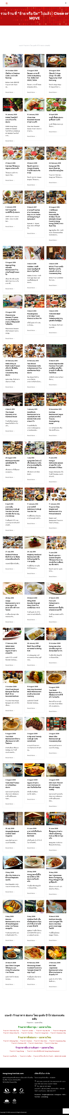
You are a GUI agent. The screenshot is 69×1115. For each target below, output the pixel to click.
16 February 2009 (33, 963)
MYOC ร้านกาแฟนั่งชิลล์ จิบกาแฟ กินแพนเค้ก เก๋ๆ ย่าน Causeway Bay (56, 269)
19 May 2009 (53, 872)
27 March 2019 (10, 163)
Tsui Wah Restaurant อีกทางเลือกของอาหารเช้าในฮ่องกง (12, 739)
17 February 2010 (11, 643)
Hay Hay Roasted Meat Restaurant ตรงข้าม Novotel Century (34, 692)
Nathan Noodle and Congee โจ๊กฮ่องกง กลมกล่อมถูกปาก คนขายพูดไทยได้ (56, 923)
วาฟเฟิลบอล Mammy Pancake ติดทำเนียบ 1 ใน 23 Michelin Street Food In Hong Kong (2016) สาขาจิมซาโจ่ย (56, 218)
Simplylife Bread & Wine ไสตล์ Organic (12, 833)
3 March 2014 (31, 311)
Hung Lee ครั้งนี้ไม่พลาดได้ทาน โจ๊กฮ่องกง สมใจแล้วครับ (34, 877)
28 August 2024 (54, 71)
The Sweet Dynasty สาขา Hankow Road (11, 414)
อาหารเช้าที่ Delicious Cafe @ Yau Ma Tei (34, 509)
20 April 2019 (53, 114)
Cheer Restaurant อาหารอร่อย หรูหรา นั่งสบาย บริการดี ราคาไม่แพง (12, 605)
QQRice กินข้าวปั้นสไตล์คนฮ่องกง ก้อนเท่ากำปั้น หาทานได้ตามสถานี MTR (34, 922)
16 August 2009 (32, 687)
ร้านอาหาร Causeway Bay (57, 1041)
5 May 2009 (31, 916)
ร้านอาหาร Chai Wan (51, 1043)
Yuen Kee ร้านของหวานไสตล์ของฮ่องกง (12, 785)
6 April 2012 (9, 504)
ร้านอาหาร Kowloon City (58, 1033)
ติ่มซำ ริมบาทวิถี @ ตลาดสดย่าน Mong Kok (34, 648)
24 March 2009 (10, 963)
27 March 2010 (54, 598)
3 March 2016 (31, 264)
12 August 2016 (10, 262)
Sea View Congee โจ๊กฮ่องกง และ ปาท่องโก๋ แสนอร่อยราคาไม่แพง (12, 968)
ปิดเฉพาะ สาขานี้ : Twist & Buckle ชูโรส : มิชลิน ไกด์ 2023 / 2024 (33, 76)
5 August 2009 (54, 687)
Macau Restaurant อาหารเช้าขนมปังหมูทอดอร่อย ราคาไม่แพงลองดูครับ (12, 923)
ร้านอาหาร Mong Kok (59, 1030)
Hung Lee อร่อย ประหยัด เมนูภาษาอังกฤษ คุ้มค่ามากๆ (55, 648)
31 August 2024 (32, 71)
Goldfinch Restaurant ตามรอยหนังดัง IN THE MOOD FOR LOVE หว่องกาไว (34, 416)
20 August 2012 (10, 458)
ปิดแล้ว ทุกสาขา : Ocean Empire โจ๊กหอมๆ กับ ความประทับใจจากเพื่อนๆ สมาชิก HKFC (56, 560)
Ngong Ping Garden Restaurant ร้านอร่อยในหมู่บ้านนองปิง (12, 269)
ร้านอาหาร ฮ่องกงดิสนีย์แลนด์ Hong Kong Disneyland (43, 1051)
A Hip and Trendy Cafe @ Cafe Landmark (34, 738)
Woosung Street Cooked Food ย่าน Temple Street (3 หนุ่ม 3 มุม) (34, 968)
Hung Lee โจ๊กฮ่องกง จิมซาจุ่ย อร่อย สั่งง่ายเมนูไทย (56, 168)
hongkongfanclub (47, 1094)
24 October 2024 (11, 71)
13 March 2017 (32, 207)
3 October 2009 (11, 687)
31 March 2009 (54, 916)
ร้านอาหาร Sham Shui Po (11, 1033)
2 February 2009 (54, 963)
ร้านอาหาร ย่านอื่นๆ (26, 1056)
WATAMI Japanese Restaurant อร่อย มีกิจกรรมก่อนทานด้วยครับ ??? (56, 970)
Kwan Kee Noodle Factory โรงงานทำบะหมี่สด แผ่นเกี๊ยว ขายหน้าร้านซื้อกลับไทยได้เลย (56, 368)
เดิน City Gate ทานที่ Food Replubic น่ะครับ (12, 877)
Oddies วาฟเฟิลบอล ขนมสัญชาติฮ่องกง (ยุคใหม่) (33, 268)
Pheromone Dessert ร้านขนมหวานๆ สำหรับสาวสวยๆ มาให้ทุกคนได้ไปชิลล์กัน (12, 319)
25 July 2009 (9, 828)
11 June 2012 (53, 458)
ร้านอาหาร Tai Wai (27, 1033)
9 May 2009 (9, 916)
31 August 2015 (10, 312)
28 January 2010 (33, 643)
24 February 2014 (11, 361)
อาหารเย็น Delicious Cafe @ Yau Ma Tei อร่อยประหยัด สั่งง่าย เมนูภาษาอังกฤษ (12, 511)
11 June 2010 (53, 553)
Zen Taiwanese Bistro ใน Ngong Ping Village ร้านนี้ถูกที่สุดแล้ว (56, 878)
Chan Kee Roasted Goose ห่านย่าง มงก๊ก (33, 119)
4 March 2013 (10, 409)
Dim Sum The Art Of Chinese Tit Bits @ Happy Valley (56, 786)
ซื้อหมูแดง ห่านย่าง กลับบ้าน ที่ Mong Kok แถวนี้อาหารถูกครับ (56, 834)
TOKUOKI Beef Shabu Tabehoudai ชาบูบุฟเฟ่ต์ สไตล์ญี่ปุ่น (56, 317)
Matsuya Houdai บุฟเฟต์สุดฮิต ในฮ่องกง (12, 463)
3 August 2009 (32, 734)
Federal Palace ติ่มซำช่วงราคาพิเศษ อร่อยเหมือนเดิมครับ (12, 556)
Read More (9, 92)
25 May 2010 (9, 598)
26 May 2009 (31, 872)
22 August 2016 (54, 207)
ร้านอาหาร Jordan (27, 1030)
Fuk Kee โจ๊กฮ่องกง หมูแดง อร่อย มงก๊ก (12, 167)
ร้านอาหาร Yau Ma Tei (43, 1030)
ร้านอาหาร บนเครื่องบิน (10, 1056)
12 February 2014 (33, 361)
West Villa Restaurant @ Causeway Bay (55, 738)
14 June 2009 (31, 828)
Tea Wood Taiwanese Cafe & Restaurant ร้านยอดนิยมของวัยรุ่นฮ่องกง (34, 368)
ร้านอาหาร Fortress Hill (19, 1043)
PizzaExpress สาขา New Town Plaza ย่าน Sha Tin (34, 316)
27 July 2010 (9, 552)
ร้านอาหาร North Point (35, 1043)
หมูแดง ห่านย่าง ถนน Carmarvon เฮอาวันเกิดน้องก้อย (34, 785)
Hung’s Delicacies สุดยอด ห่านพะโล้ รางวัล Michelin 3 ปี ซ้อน (56, 464)
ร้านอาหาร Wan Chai (40, 1041)
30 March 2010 (32, 598)
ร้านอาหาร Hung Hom (41, 1033)
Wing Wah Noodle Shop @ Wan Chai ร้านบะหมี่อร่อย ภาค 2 (33, 604)
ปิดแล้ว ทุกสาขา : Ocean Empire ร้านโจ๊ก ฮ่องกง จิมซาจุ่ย (33, 169)
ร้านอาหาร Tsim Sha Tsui (11, 1030)
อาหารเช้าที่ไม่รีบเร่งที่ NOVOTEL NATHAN (34, 833)
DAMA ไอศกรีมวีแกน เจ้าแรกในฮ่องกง (11, 119)
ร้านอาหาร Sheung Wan (10, 1041)
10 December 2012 (55, 409)
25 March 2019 (32, 163)
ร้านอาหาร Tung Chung (17, 1051)
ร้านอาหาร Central (26, 1041)
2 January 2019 (10, 207)
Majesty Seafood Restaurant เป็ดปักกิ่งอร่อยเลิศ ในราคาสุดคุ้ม (34, 558)
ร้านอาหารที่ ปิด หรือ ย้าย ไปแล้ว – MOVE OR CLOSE (50, 1056)
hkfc (63, 1094)
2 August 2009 (54, 734)
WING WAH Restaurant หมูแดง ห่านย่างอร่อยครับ (11, 649)
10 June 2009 (53, 828)
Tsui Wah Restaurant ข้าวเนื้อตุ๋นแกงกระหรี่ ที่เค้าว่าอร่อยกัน (56, 693)
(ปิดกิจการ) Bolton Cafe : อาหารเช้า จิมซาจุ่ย (12, 75)
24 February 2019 (55, 163)
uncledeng (44, 1097)
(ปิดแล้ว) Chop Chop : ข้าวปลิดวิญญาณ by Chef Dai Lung (55, 76)
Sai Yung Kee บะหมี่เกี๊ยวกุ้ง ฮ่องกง (12, 211)
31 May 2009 (9, 872)
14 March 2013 (54, 361)
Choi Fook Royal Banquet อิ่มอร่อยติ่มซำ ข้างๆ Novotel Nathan (12, 692)
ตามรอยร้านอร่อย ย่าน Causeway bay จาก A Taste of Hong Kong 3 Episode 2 (33, 214)
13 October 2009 (54, 643)
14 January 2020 (11, 114)
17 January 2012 (32, 504)
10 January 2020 (33, 114)
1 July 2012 (30, 458)
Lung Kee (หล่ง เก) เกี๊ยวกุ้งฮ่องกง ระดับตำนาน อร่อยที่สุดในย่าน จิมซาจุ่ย (34, 464)
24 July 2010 (31, 552)
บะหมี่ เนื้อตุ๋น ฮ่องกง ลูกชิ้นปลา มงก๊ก (56, 118)
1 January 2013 (32, 409)
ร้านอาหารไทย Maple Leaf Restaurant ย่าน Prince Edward (55, 510)
